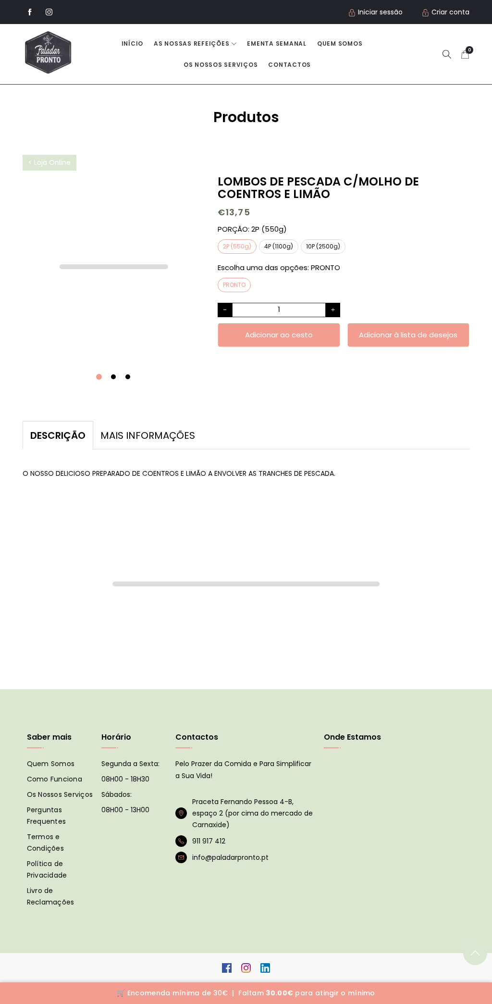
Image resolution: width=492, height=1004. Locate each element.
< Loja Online (49, 162)
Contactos (289, 65)
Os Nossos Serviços (60, 794)
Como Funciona (54, 779)
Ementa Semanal (277, 43)
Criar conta (450, 12)
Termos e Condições (45, 842)
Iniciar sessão (380, 12)
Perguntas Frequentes (46, 815)
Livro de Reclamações (50, 896)
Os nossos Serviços (221, 65)
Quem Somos (340, 43)
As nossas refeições (191, 43)
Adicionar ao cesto (279, 335)
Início (133, 43)
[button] (447, 54)
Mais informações (147, 435)
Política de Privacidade (47, 869)
